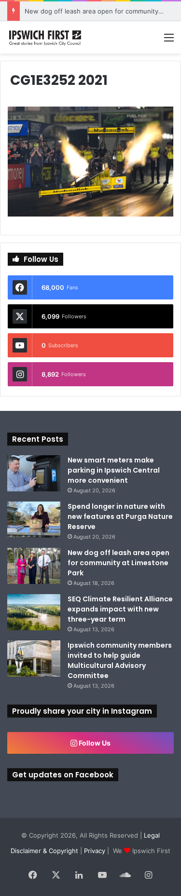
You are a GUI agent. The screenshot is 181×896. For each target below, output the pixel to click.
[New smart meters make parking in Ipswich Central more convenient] (33, 473)
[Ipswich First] (45, 37)
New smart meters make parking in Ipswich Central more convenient (114, 470)
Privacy (94, 851)
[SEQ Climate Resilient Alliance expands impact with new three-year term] (33, 612)
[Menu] (169, 41)
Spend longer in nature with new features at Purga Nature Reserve (120, 516)
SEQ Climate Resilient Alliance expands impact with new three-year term (120, 609)
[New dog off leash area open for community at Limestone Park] (33, 566)
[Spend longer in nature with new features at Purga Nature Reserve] (33, 520)
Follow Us (94, 743)
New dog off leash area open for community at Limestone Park (118, 563)
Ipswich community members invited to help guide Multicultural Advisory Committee (120, 660)
